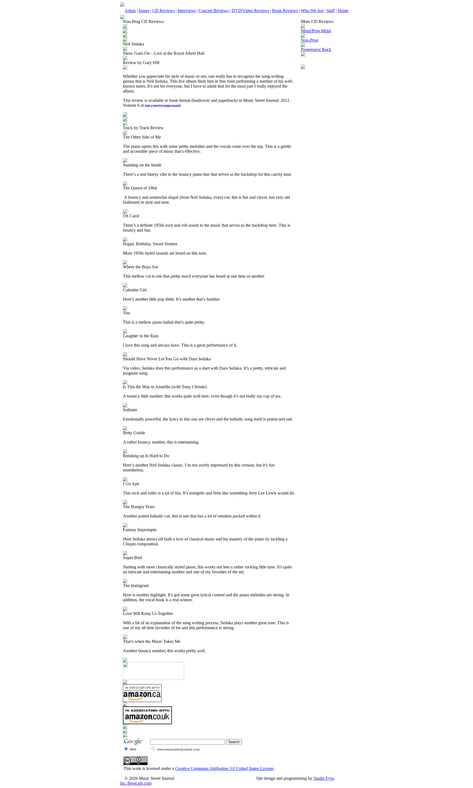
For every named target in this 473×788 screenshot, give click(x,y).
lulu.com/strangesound (162, 106)
